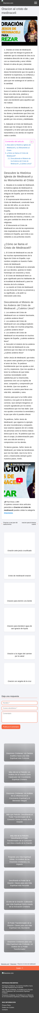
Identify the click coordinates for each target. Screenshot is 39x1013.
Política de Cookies (8, 1007)
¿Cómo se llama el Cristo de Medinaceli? (17, 154)
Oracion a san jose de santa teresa (10, 523)
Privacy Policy (6, 1005)
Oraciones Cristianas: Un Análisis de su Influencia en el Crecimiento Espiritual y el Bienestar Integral (18, 995)
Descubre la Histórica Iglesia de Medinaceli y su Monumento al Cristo (19, 147)
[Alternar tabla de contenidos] (30, 142)
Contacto (5, 1009)
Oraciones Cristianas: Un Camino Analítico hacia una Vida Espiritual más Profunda (17, 986)
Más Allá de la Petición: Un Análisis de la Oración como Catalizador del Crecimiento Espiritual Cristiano (17, 991)
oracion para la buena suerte (29, 523)
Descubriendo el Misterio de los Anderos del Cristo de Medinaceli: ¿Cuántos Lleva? (21, 161)
